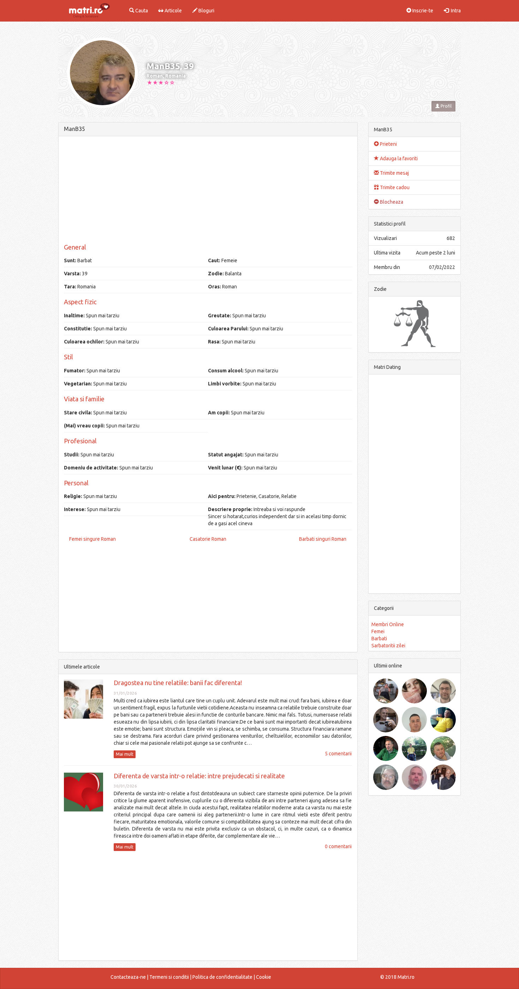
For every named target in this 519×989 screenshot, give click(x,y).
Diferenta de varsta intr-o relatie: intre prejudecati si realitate (199, 775)
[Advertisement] (208, 191)
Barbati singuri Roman (322, 539)
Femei (377, 631)
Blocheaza (391, 202)
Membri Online (387, 624)
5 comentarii (338, 753)
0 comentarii (338, 846)
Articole (172, 10)
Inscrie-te (422, 10)
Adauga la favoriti (398, 158)
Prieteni (388, 144)
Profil (446, 106)
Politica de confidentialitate (222, 977)
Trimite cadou (394, 187)
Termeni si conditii (169, 977)
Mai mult (124, 754)
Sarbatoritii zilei (388, 645)
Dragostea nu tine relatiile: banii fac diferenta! (178, 682)
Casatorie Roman (208, 539)
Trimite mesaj (394, 173)
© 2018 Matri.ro (397, 977)
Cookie (263, 977)
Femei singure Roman (92, 539)
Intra (455, 10)
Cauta (141, 10)
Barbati (379, 638)
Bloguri (205, 10)
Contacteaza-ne (128, 977)
